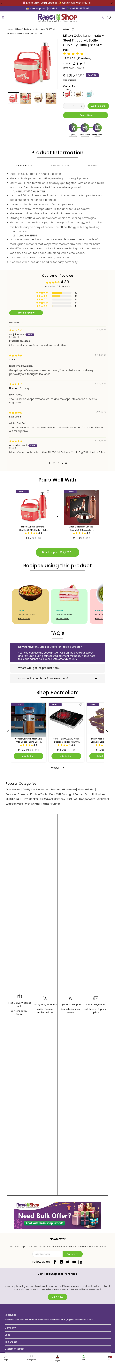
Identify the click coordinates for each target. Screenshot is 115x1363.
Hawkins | (100, 794)
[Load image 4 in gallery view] (51, 98)
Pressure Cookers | (17, 794)
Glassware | (69, 789)
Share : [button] (67, 63)
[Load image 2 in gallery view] (26, 98)
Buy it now (85, 115)
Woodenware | (15, 803)
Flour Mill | (55, 794)
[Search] (102, 17)
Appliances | (53, 789)
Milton (66, 29)
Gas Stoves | (13, 789)
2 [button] (54, 463)
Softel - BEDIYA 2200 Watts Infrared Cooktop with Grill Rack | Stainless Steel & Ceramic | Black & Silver (66, 740)
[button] (3, 17)
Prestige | (68, 794)
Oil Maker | (46, 799)
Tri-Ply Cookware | (33, 789)
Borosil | (79, 794)
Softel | (89, 794)
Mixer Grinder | (87, 789)
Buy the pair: (57, 552)
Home (10, 29)
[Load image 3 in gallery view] (38, 98)
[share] (74, 63)
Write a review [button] (26, 312)
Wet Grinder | (33, 803)
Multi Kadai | (13, 799)
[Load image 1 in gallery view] (13, 98)
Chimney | (60, 799)
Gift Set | (72, 799)
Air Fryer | (103, 799)
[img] (15, 330)
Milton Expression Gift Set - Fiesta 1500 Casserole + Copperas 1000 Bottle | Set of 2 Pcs (81, 528)
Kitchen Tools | (39, 794)
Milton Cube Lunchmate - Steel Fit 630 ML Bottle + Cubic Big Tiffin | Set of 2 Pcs (33, 528)
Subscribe (72, 1254)
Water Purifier (51, 803)
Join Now (57, 1297)
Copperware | (87, 799)
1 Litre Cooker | (30, 799)
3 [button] (58, 463)
